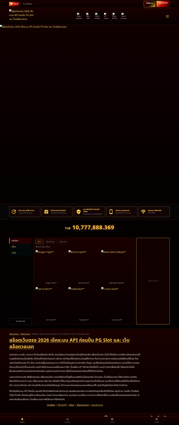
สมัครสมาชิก (163, 3)
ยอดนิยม (15, 240)
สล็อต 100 (63, 242)
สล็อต (14, 246)
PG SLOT (62, 405)
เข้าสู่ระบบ (149, 3)
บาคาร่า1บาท (97, 405)
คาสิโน (14, 253)
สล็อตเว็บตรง (50, 242)
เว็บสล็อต (51, 405)
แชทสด (16, 4)
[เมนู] (167, 16)
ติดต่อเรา (29, 4)
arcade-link (20, 321)
